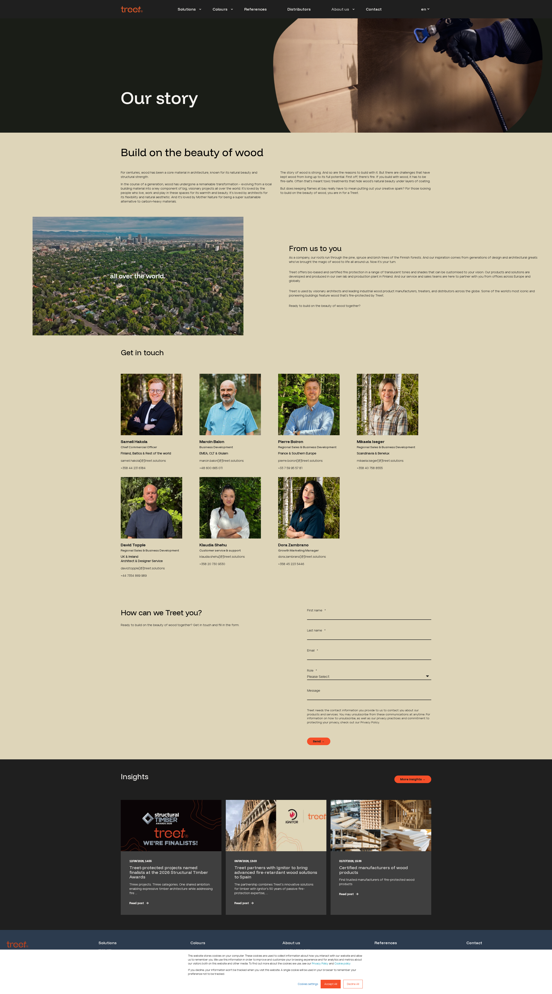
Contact (474, 943)
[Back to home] (132, 9)
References (386, 943)
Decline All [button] (353, 984)
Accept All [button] (330, 984)
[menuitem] (200, 9)
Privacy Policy (320, 963)
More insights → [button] (412, 779)
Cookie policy (342, 963)
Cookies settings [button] (308, 984)
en (423, 8)
